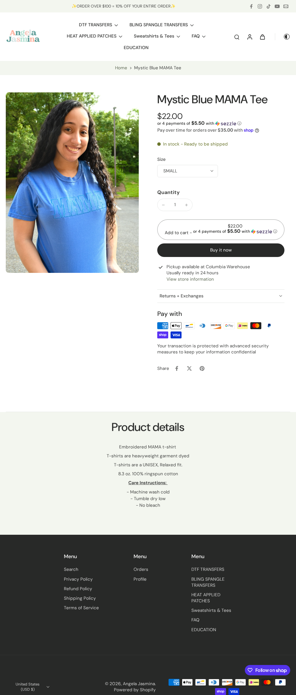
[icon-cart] (262, 36)
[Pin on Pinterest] (202, 368)
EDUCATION (203, 630)
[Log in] (249, 36)
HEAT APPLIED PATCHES (206, 598)
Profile (140, 579)
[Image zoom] (72, 182)
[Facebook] (251, 6)
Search (71, 569)
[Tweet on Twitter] (189, 368)
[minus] (163, 205)
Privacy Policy (78, 579)
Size (161, 159)
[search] (236, 36)
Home (121, 68)
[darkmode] (282, 36)
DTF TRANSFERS (207, 569)
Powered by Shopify (135, 690)
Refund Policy (78, 589)
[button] (199, 123)
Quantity (168, 192)
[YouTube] (277, 6)
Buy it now (221, 250)
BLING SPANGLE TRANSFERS (208, 582)
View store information (190, 279)
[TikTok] (268, 6)
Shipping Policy (80, 598)
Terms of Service (81, 608)
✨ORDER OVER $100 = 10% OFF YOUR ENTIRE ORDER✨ (123, 6)
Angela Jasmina (139, 684)
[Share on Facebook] (176, 368)
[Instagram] (260, 6)
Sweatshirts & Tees (211, 610)
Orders (141, 569)
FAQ (195, 620)
